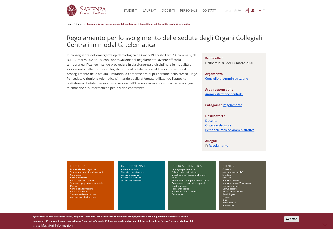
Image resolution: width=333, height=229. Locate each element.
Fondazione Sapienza (233, 191)
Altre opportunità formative (83, 197)
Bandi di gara (229, 194)
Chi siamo (227, 169)
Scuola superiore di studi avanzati (86, 172)
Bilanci (226, 199)
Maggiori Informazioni (57, 225)
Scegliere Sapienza (130, 174)
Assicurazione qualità (233, 172)
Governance (177, 194)
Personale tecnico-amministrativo (229, 130)
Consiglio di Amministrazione (226, 78)
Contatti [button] (209, 10)
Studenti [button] (130, 10)
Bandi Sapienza (179, 185)
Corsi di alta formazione (81, 188)
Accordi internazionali (131, 177)
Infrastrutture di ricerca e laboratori (189, 174)
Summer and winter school (83, 194)
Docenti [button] (168, 10)
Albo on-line (228, 205)
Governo (227, 177)
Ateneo (79, 24)
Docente (211, 120)
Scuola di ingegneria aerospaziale (86, 183)
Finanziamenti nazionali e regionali (188, 183)
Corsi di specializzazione (82, 180)
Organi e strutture (218, 125)
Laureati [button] (150, 10)
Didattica (77, 166)
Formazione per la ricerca (184, 191)
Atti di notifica (229, 202)
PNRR (174, 177)
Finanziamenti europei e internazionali (190, 180)
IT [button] (263, 10)
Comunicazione (230, 188)
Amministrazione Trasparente (237, 183)
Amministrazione (231, 180)
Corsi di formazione (79, 191)
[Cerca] (246, 10)
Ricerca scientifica (187, 166)
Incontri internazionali (131, 180)
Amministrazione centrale (224, 94)
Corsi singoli (76, 174)
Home (70, 24)
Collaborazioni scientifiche (184, 172)
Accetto (291, 219)
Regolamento (232, 105)
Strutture (227, 174)
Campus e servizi (231, 185)
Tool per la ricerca (180, 188)
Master (73, 185)
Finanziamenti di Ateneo (132, 172)
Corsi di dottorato (78, 177)
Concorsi (227, 197)
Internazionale (133, 166)
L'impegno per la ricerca (183, 169)
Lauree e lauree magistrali (83, 169)
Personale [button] (188, 10)
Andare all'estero (129, 169)
